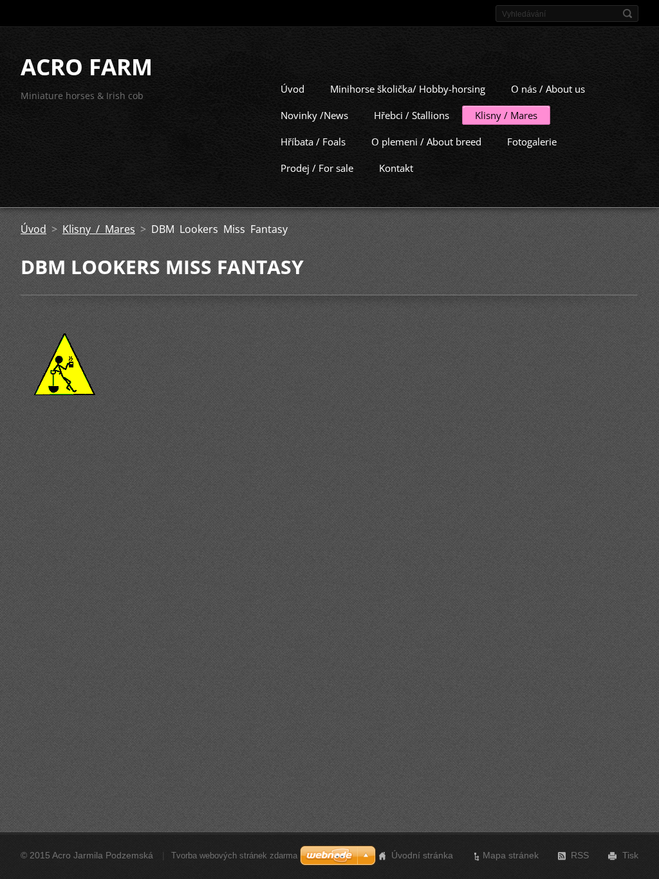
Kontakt (396, 168)
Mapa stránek (511, 855)
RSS (580, 855)
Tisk (630, 855)
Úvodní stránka (422, 855)
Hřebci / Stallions (411, 115)
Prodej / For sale (317, 168)
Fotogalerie (532, 141)
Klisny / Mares (506, 115)
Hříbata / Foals (313, 141)
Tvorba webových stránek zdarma (234, 855)
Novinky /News (314, 115)
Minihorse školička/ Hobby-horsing (407, 88)
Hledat (627, 13)
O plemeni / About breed (426, 141)
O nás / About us (548, 88)
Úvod (292, 88)
